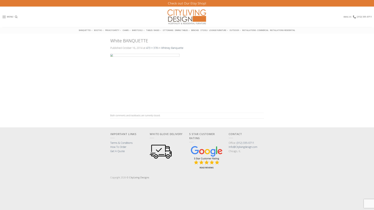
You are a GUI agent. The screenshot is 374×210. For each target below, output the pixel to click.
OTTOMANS (168, 30)
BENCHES (195, 30)
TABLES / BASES (152, 30)
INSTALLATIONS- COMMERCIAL (255, 30)
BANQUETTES (85, 30)
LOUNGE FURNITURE (217, 30)
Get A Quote (117, 151)
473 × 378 (152, 48)
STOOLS (204, 30)
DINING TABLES (181, 30)
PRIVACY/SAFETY (112, 30)
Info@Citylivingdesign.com (243, 147)
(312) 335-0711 (245, 143)
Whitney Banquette (172, 48)
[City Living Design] (187, 17)
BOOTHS (98, 30)
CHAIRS (126, 30)
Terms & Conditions (121, 143)
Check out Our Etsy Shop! (187, 3)
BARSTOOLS (137, 30)
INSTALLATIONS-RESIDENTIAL (282, 30)
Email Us (347, 17)
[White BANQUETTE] (144, 81)
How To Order (118, 147)
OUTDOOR (234, 30)
